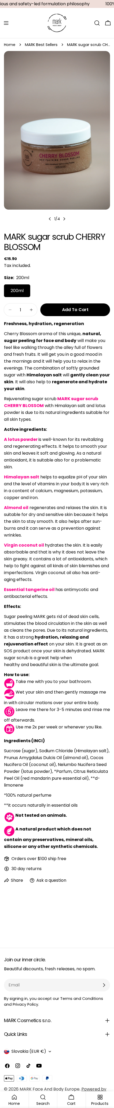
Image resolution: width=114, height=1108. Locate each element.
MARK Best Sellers (41, 44)
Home (9, 44)
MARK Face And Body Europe (50, 1089)
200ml (17, 291)
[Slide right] (64, 219)
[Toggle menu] (6, 23)
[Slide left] (50, 219)
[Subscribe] (103, 985)
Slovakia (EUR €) (28, 1051)
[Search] (97, 23)
